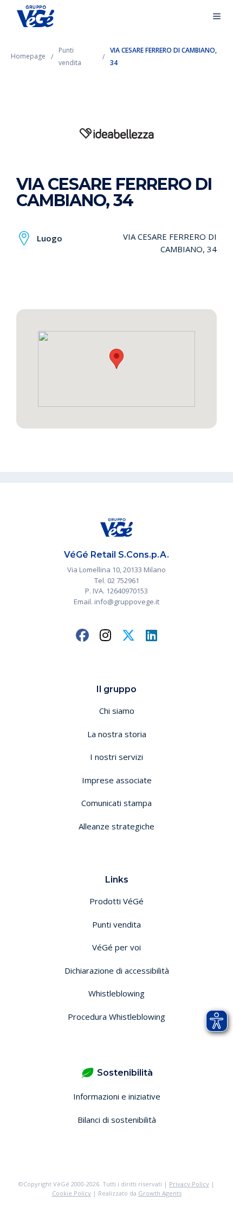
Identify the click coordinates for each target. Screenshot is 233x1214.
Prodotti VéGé (116, 901)
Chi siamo (116, 710)
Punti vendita (116, 924)
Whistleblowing (116, 993)
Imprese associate (117, 780)
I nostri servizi (116, 756)
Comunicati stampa (116, 802)
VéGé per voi (116, 947)
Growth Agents (160, 1193)
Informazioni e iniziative (116, 1096)
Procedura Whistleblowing (116, 1016)
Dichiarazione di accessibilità (116, 970)
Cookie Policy (71, 1193)
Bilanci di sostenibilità (116, 1119)
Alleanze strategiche (116, 826)
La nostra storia (116, 734)
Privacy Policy (189, 1184)
